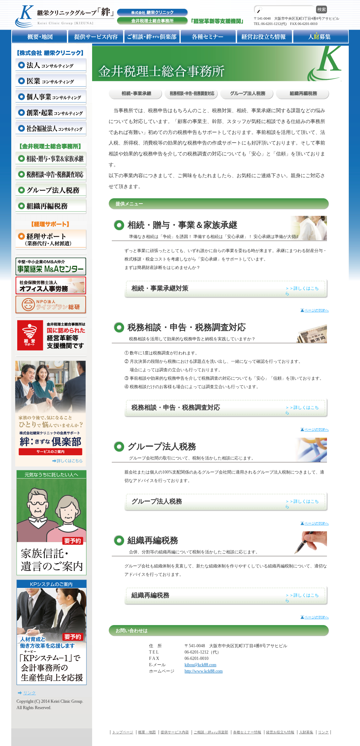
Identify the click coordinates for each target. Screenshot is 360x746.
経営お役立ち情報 (280, 732)
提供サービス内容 (175, 732)
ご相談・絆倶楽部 (211, 732)
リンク (29, 692)
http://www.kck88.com (204, 671)
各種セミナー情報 (247, 732)
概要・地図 (147, 732)
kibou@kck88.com (200, 664)
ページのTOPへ (316, 310)
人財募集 (306, 732)
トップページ (122, 732)
